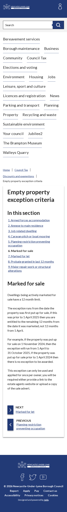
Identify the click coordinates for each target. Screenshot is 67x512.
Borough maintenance (21, 48)
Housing (36, 77)
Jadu (46, 499)
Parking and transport (21, 105)
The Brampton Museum (22, 143)
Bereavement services (21, 39)
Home (6, 169)
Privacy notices (34, 495)
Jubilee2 (35, 133)
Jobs (51, 77)
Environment (14, 77)
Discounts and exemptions (18, 176)
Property (10, 114)
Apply (26, 490)
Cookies (53, 495)
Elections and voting (20, 67)
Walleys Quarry (16, 152)
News (54, 95)
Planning (51, 105)
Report (14, 490)
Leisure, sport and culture (24, 86)
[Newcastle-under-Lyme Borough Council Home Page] (16, 7)
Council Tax (36, 58)
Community (12, 58)
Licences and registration (24, 95)
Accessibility (12, 495)
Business (51, 48)
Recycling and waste (39, 114)
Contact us (50, 490)
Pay (36, 490)
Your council (13, 133)
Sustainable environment (24, 124)
